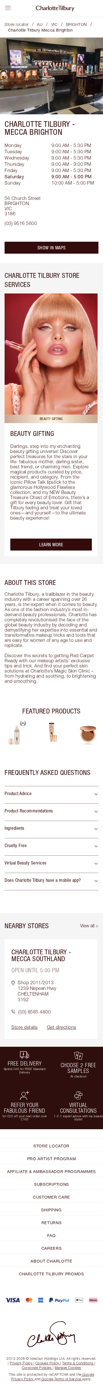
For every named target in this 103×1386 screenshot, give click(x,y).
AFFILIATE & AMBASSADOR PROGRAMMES (51, 1171)
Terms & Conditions (77, 1363)
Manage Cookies (68, 1368)
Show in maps (51, 247)
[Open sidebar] (8, 8)
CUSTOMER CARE (51, 1197)
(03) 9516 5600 (21, 223)
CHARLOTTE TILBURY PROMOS (51, 1273)
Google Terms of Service (61, 1379)
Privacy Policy (21, 1363)
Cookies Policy (47, 1363)
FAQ (51, 1235)
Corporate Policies (37, 1368)
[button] (51, 794)
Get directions (61, 1027)
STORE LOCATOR (51, 1145)
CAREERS (51, 1248)
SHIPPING (51, 1209)
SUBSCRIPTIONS (51, 1184)
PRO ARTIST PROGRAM (51, 1158)
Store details (24, 1027)
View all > (89, 925)
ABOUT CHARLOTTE (51, 1261)
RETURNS (51, 1222)
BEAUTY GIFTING (32, 433)
